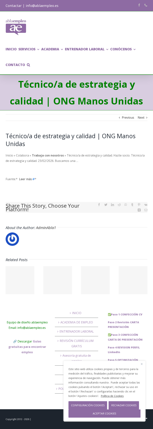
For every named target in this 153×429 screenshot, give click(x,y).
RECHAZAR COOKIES (124, 405)
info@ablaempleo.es (42, 5)
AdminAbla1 (46, 227)
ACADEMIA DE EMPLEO (76, 322)
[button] (28, 65)
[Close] (141, 364)
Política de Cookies (112, 396)
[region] (104, 391)
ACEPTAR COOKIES (104, 413)
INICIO (76, 313)
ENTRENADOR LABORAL (77, 331)
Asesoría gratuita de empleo (77, 358)
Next (141, 117)
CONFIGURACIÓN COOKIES (88, 405)
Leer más (25, 179)
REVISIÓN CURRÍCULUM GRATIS (77, 343)
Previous (128, 117)
